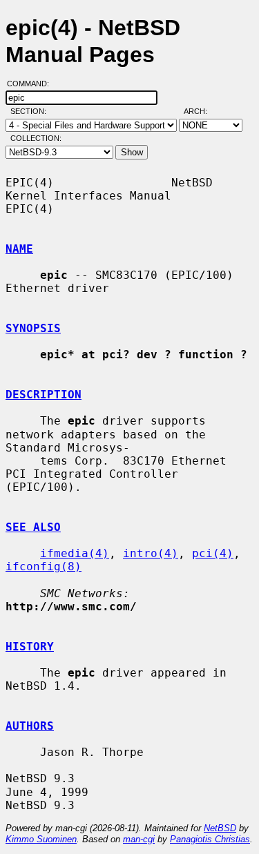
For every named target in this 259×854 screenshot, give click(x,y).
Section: (31, 111)
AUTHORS (30, 725)
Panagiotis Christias (210, 839)
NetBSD (220, 828)
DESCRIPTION (43, 394)
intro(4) (150, 553)
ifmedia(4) (74, 553)
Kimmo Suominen (41, 839)
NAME (19, 248)
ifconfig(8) (43, 566)
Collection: (35, 138)
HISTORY (30, 646)
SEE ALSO (33, 527)
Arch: (202, 111)
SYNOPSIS (33, 328)
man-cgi (139, 839)
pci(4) (212, 553)
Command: (32, 83)
